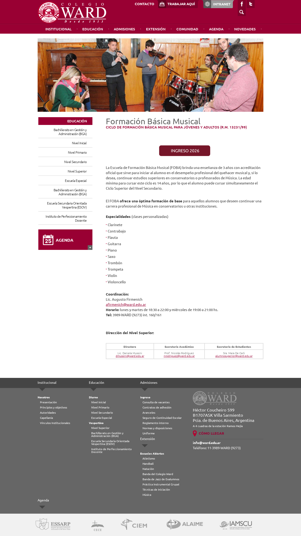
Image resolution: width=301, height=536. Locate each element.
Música (147, 494)
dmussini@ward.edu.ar (130, 355)
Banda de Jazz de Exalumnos (161, 479)
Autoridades (48, 412)
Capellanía (46, 417)
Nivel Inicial (79, 143)
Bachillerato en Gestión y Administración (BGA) (70, 132)
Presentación (48, 402)
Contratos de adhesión (157, 407)
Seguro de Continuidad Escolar (162, 417)
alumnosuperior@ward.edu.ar (234, 355)
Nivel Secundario (75, 162)
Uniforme (149, 433)
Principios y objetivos (53, 407)
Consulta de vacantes (156, 402)
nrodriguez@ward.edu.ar (179, 355)
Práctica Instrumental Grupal (161, 484)
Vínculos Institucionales (55, 422)
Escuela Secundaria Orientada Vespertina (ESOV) (67, 205)
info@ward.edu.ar (207, 443)
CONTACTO (144, 4)
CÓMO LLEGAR (211, 433)
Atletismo (149, 458)
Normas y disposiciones (157, 428)
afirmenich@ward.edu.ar (126, 305)
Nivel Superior (77, 171)
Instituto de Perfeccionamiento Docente (66, 218)
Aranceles (149, 412)
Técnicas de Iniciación (156, 489)
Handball (148, 463)
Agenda (216, 29)
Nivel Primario (77, 152)
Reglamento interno (156, 422)
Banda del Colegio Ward (158, 474)
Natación (148, 468)
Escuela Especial (76, 181)
